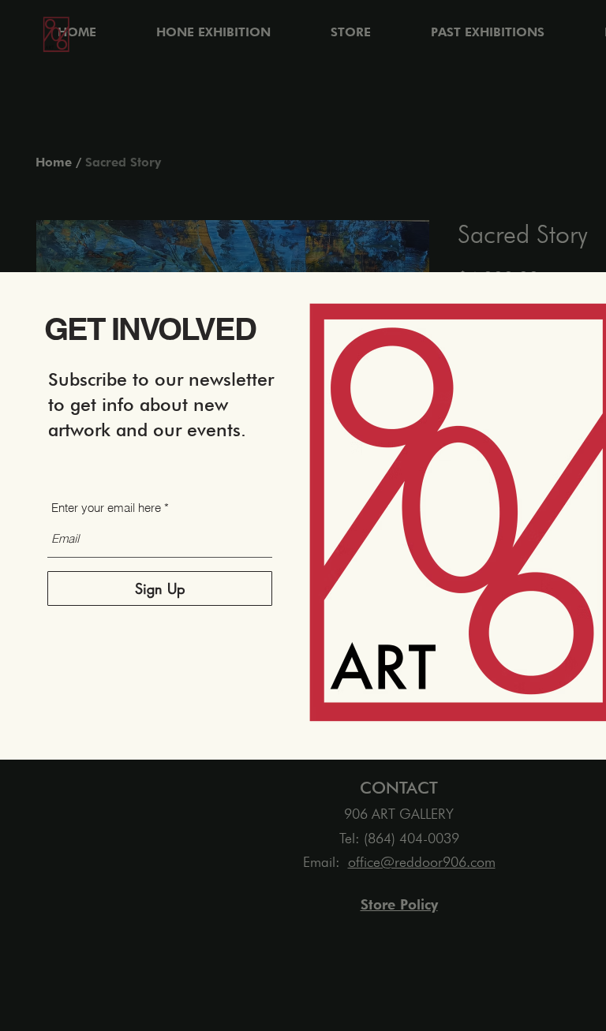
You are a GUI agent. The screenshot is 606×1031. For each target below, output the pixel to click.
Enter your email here (106, 508)
